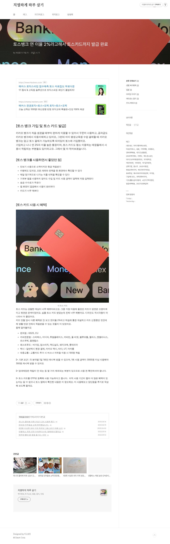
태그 (25, 14)
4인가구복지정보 (148, 180)
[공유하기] (26, 403)
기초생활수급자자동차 (133, 180)
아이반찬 (138, 163)
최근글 (128, 125)
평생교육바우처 (131, 170)
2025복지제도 (131, 156)
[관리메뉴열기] (165, 5)
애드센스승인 (148, 156)
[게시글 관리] (29, 403)
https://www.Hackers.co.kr (30, 82)
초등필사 (151, 149)
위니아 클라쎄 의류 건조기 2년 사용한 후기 (37, 421)
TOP (154, 535)
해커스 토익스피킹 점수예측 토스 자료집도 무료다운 (47, 86)
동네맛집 (129, 173)
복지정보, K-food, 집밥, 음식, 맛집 (31, 494)
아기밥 (152, 173)
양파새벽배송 (130, 153)
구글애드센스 (130, 177)
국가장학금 (147, 159)
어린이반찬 (129, 163)
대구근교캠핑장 (141, 153)
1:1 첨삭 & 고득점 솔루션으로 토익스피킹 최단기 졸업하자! (46, 90)
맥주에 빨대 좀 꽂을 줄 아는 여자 (32, 435)
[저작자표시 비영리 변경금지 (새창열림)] (47, 403)
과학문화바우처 (141, 177)
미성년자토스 (130, 149)
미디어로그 (39, 14)
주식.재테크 (130, 103)
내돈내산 (129, 146)
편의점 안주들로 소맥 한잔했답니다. (34, 425)
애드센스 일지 (131, 99)
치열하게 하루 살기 (28, 5)
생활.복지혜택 (131, 85)
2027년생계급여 (142, 184)
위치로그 (56, 14)
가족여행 (144, 149)
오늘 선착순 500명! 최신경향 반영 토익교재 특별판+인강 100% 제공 (51, 109)
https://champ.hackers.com (31, 102)
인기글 (136, 125)
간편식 (140, 156)
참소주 (135, 166)
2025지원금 (143, 166)
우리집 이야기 (24, 417)
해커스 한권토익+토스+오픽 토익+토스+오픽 (43, 105)
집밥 (128, 90)
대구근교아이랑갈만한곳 (134, 159)
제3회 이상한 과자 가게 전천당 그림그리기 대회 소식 (41, 428)
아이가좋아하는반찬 (140, 146)
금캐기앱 (129, 166)
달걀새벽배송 (130, 184)
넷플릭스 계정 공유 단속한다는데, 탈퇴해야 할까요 (40, 431)
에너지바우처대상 (144, 170)
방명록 (70, 14)
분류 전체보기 (131, 81)
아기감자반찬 (146, 163)
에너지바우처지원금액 (140, 173)
